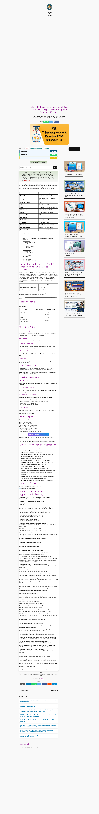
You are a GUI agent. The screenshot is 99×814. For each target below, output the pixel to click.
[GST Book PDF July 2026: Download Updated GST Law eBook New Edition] (74, 167)
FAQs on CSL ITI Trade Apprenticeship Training (32, 260)
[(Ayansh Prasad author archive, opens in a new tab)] (73, 152)
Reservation (28, 247)
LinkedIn (54, 674)
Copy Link (23, 684)
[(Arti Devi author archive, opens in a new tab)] (66, 152)
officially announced (50, 274)
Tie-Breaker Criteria (29, 252)
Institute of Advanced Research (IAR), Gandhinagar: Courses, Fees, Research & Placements (74, 195)
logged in (27, 747)
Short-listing (27, 251)
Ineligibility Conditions (30, 248)
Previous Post (24, 690)
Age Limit (27, 243)
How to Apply (25, 256)
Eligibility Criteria (26, 241)
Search (55, 167)
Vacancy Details (26, 239)
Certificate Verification (30, 254)
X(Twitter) (40, 675)
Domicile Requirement (30, 246)
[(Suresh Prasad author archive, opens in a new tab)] (81, 152)
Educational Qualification (30, 242)
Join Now (54, 151)
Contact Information (27, 259)
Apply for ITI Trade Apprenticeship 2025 (38, 434)
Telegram (54, 684)
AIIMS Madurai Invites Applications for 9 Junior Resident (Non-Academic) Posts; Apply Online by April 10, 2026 (74, 274)
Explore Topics (34, 162)
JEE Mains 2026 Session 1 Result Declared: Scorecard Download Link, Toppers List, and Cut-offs (73, 295)
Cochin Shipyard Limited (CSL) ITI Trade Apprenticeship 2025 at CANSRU (37, 238)
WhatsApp (46, 121)
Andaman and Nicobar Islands (36, 148)
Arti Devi (40, 672)
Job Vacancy (46, 148)
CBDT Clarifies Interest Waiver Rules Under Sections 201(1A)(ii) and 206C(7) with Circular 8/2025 (74, 216)
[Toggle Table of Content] (20, 235)
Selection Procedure (27, 250)
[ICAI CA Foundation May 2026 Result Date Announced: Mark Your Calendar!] (74, 306)
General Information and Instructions (30, 258)
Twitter (51, 121)
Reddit (49, 684)
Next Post (53, 690)
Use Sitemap (43, 162)
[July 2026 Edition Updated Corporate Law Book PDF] (74, 246)
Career (27, 148)
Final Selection (28, 255)
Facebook (56, 121)
